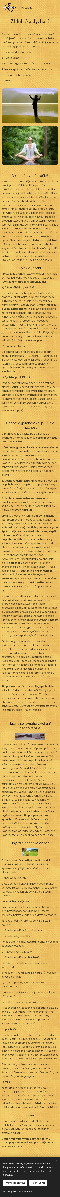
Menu (55, 8)
